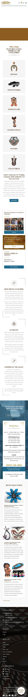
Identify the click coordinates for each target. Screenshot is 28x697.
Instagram (6, 678)
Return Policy (6, 644)
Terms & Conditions (7, 651)
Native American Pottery (14, 33)
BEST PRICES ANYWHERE (14, 289)
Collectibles (14, 169)
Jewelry (14, 74)
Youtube (7, 674)
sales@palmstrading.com (11, 617)
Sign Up (14, 246)
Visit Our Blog (14, 267)
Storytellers (14, 109)
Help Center (5, 649)
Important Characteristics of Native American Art (12, 580)
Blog (17, 507)
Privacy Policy (6, 654)
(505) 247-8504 (8, 615)
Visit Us (4, 661)
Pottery (14, 149)
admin (7, 507)
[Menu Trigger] (26, 3)
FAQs (4, 647)
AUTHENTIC (14, 330)
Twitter (6, 671)
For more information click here (14, 415)
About (4, 642)
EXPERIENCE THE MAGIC (14, 367)
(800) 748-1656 (14, 465)
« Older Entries (6, 600)
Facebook (7, 669)
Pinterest (6, 676)
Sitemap (5, 656)
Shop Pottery (14, 37)
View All (14, 232)
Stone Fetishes (14, 90)
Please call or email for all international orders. (14, 469)
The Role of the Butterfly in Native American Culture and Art (12, 543)
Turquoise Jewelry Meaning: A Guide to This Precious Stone (13, 506)
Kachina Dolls (14, 130)
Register (5, 632)
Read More (14, 200)
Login (4, 634)
